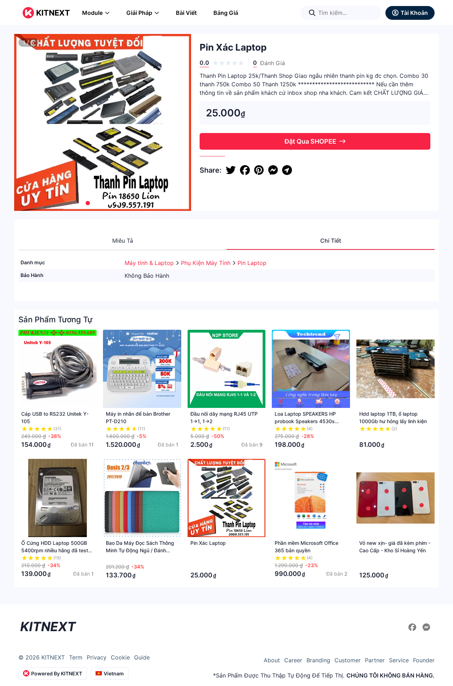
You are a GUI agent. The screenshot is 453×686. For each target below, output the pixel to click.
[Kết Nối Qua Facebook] (413, 627)
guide (142, 657)
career (293, 660)
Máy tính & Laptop (150, 262)
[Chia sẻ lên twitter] (231, 170)
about (272, 660)
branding (318, 660)
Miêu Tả (122, 240)
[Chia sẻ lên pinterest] (259, 170)
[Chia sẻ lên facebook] (245, 170)
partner (375, 660)
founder (424, 660)
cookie (120, 657)
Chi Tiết (330, 240)
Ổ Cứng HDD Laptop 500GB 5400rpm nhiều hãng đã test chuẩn (54, 550)
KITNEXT (53, 12)
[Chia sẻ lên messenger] (273, 170)
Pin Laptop (251, 262)
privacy (97, 657)
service (399, 660)
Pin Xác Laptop (208, 543)
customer (347, 660)
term (75, 657)
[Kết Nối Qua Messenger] (426, 627)
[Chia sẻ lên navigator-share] (287, 170)
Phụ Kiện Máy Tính (206, 262)
